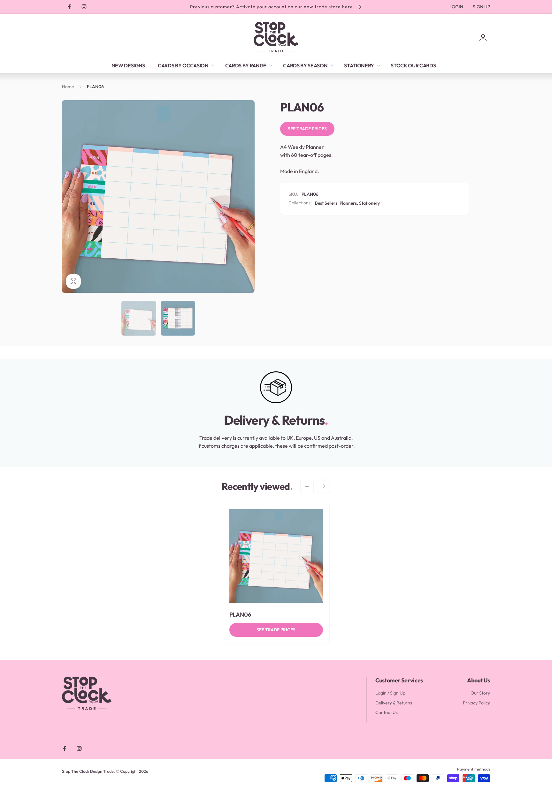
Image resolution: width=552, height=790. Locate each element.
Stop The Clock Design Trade (88, 771)
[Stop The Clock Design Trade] (86, 709)
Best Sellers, (327, 203)
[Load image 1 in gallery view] (138, 318)
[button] (185, 65)
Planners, (349, 203)
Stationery (369, 203)
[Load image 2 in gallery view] (178, 318)
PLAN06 (240, 614)
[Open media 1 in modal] (158, 196)
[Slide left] (307, 486)
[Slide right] (323, 486)
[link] (456, 6)
